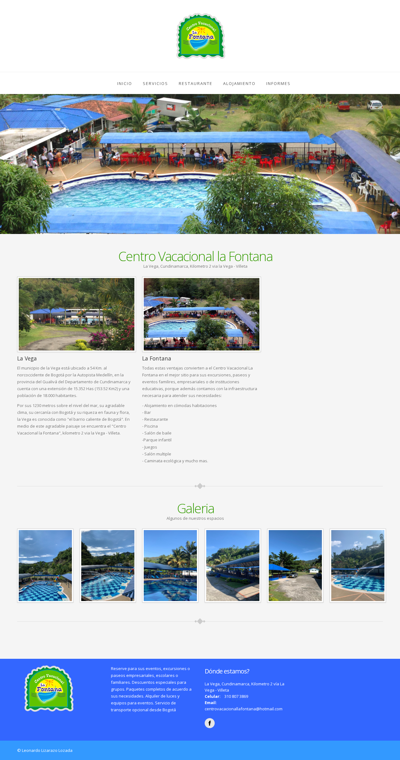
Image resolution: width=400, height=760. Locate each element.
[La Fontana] (45, 565)
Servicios (155, 83)
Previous (6, 159)
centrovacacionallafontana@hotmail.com (243, 709)
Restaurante (195, 83)
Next (394, 159)
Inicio (124, 83)
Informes (278, 83)
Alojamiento (239, 83)
